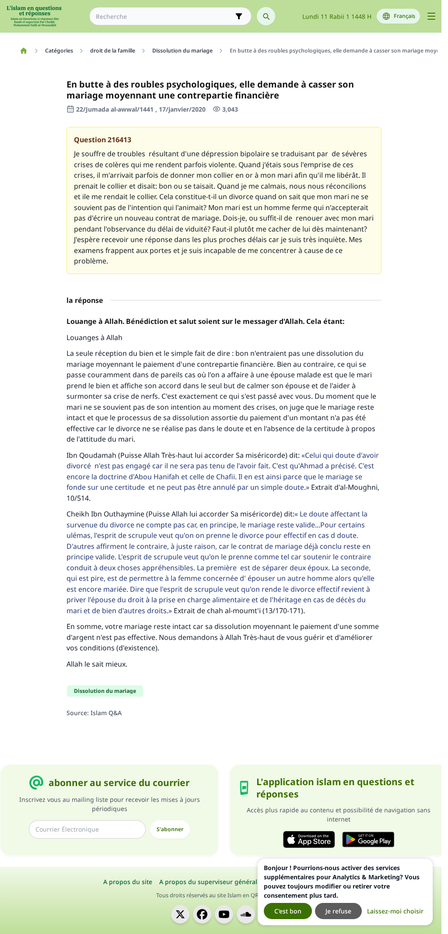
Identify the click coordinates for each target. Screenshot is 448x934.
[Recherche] (266, 16)
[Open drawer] (431, 16)
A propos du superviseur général (208, 882)
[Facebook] (202, 914)
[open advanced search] (239, 16)
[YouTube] (224, 914)
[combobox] (164, 16)
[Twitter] (180, 914)
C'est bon (287, 911)
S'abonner (170, 829)
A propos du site (127, 882)
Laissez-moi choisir (395, 911)
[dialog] (345, 892)
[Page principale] (23, 51)
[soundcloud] (246, 914)
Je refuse (338, 911)
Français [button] (404, 16)
